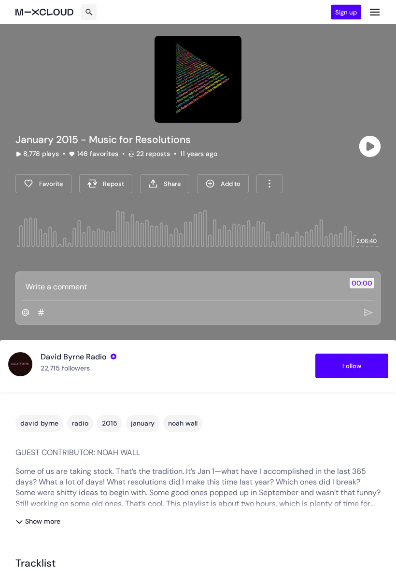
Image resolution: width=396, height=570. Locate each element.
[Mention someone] (25, 312)
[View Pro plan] (113, 356)
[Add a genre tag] (41, 312)
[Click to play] (370, 146)
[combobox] (269, 183)
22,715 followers (65, 368)
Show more (42, 521)
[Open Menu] (375, 12)
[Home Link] (44, 12)
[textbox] (182, 286)
